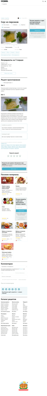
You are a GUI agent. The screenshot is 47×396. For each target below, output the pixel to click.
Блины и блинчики (4, 318)
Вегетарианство (15, 55)
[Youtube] (16, 289)
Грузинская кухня (4, 328)
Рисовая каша (14, 329)
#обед (2, 146)
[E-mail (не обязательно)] (21, 273)
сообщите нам (3, 143)
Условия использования (21, 219)
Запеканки (3, 320)
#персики (8, 144)
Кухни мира (3, 335)
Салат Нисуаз (14, 307)
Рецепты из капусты (4, 303)
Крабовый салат (15, 309)
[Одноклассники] (9, 289)
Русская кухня (3, 327)
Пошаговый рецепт (8, 7)
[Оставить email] (21, 207)
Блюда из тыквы (4, 309)
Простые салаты (15, 303)
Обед (8, 52)
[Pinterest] (13, 289)
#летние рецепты (22, 144)
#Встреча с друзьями (11, 146)
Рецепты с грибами (4, 306)
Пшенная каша (15, 332)
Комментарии (42, 7)
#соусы (13, 144)
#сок (5, 144)
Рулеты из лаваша (15, 316)
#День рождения (8, 147)
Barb (20, 18)
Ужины (2, 321)
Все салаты (14, 311)
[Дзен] (19, 289)
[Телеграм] (3, 289)
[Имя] (7, 273)
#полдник (5, 146)
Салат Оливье (14, 305)
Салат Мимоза (14, 308)
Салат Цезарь (14, 306)
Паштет (13, 320)
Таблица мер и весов (8, 73)
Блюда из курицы (4, 319)
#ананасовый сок (6, 148)
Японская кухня (4, 333)
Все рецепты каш (15, 335)
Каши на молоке (15, 333)
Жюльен (13, 315)
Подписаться (21, 210)
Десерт (17, 52)
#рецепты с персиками (14, 148)
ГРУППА (3, 184)
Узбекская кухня (4, 332)
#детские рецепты (15, 147)
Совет (16, 7)
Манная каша (14, 331)
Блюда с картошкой (5, 305)
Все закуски (14, 323)
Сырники (2, 316)
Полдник (12, 52)
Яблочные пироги (4, 307)
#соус (11, 144)
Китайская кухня (4, 331)
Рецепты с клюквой (4, 308)
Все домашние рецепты (5, 311)
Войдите (21, 269)
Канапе (13, 318)
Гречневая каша (15, 327)
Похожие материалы (33, 7)
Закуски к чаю (14, 321)
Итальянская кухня (4, 329)
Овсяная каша (14, 328)
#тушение (3, 147)
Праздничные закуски (16, 319)
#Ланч (17, 146)
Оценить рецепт (23, 7)
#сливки (2, 144)
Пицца (2, 315)
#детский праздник (22, 146)
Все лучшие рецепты (5, 323)
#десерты (17, 144)
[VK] (6, 289)
